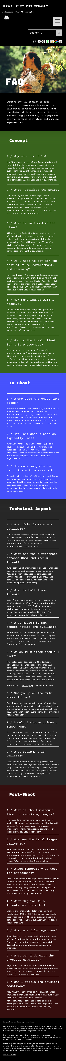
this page (27, 686)
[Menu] (57, 21)
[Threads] (43, 41)
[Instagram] (35, 41)
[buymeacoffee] (60, 41)
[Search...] (59, 33)
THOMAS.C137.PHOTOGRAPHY (25, 6)
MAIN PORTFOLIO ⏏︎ (9, 1054)
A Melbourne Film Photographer (18, 12)
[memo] (52, 41)
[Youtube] (39, 41)
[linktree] (47, 41)
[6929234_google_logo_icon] (56, 41)
